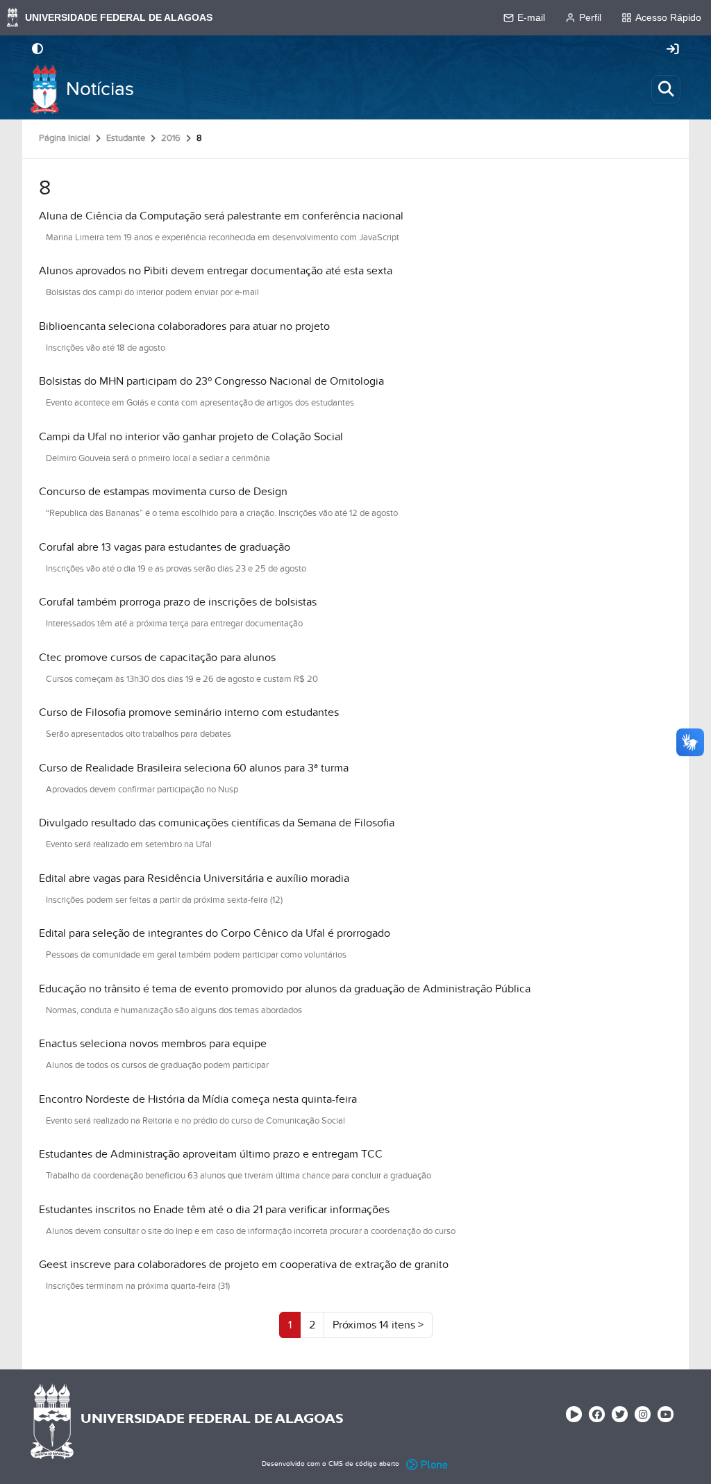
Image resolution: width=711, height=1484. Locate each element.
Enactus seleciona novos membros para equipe (153, 1044)
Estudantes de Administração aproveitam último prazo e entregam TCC (211, 1154)
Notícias (100, 89)
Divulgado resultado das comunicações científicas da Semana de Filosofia (216, 823)
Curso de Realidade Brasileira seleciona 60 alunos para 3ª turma (194, 768)
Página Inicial (64, 138)
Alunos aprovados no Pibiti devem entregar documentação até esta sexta (215, 271)
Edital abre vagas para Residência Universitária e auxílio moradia (194, 878)
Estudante (125, 138)
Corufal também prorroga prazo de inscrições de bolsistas (178, 602)
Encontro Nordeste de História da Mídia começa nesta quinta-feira (198, 1099)
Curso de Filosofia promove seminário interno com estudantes (189, 712)
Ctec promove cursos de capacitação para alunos (157, 658)
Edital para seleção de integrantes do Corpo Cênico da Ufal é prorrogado (214, 933)
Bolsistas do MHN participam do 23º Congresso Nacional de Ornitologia (211, 381)
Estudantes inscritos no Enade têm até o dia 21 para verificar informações (214, 1210)
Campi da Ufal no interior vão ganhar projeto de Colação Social (191, 437)
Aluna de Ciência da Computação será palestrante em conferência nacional (221, 216)
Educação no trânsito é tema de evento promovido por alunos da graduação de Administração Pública (284, 989)
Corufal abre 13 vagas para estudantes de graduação (164, 547)
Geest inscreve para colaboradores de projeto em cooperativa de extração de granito (244, 1265)
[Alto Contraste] (37, 50)
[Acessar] (672, 50)
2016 (171, 138)
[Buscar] (666, 89)
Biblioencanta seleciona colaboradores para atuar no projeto (184, 326)
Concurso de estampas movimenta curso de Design (163, 492)
